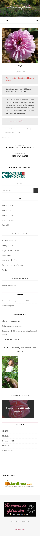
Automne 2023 (7, 210)
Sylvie (7, 138)
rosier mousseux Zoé (23, 129)
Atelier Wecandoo (9, 286)
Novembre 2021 (8, 441)
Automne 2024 (7, 215)
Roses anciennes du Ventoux (12, 265)
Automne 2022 (7, 205)
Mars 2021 (5, 446)
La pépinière (7, 255)
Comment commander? (15, 121)
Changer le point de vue (11, 321)
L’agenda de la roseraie (10, 250)
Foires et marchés (9, 241)
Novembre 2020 (8, 451)
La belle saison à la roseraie (12, 326)
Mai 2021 (5, 431)
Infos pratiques (8, 246)
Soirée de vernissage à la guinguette (15, 339)
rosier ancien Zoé (9, 129)
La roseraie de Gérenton (11, 260)
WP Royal (25, 522)
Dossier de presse (8, 306)
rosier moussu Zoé (9, 132)
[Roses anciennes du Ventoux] (20, 8)
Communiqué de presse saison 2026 (15, 301)
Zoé (19, 132)
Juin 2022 (5, 225)
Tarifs (4, 270)
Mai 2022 (5, 436)
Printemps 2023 (8, 220)
